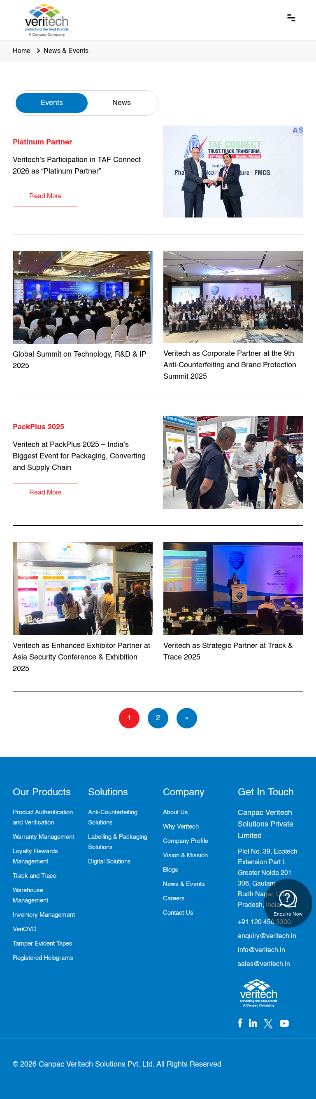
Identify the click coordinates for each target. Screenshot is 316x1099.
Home (21, 51)
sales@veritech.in (264, 964)
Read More (45, 196)
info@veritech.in (261, 950)
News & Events (66, 51)
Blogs (170, 870)
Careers (174, 898)
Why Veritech (181, 827)
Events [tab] (51, 103)
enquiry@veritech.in (267, 936)
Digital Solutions (109, 862)
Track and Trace (34, 876)
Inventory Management (44, 915)
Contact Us (178, 913)
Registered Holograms (43, 958)
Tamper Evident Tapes (42, 944)
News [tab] (121, 103)
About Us (175, 812)
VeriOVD (25, 929)
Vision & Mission (185, 855)
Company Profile (185, 841)
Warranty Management (43, 837)
